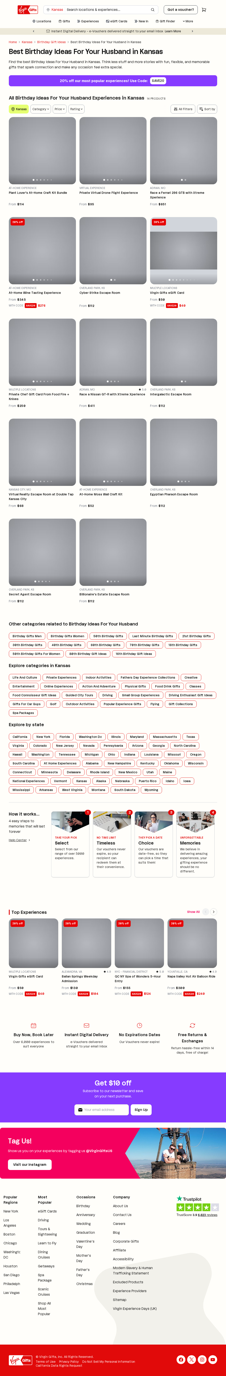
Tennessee (67, 754)
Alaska (101, 781)
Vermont (60, 781)
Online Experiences (58, 686)
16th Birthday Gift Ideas (134, 654)
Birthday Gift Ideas (51, 42)
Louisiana (151, 754)
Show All (193, 911)
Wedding (83, 1224)
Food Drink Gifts (167, 686)
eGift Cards (47, 1211)
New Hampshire (119, 763)
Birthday (83, 1206)
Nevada (88, 746)
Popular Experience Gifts (122, 704)
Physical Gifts (135, 686)
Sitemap (119, 1300)
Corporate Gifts (126, 1241)
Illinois (116, 737)
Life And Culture (25, 677)
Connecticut (22, 772)
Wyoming (151, 790)
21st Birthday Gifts (196, 636)
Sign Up (141, 1110)
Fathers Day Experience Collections (148, 677)
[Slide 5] (47, 179)
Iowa (186, 781)
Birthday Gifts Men (27, 636)
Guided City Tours (79, 695)
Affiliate (119, 1250)
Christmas (84, 1284)
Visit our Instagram (29, 1164)
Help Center (18, 840)
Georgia (159, 746)
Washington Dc (90, 737)
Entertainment (24, 686)
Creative (191, 677)
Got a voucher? (181, 10)
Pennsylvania (113, 746)
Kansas (27, 42)
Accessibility (123, 1259)
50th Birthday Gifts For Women (36, 654)
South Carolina (24, 763)
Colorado (40, 746)
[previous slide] (14, 150)
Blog (116, 1232)
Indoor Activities (98, 677)
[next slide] (70, 150)
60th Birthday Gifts (106, 645)
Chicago (10, 1243)
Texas (190, 737)
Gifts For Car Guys (27, 704)
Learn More (172, 31)
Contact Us (122, 1215)
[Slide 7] (190, 279)
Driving (107, 695)
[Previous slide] (33, 31)
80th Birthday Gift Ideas (88, 654)
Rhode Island (99, 772)
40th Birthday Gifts (66, 645)
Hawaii (17, 754)
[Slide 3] (40, 180)
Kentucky (147, 763)
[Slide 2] (37, 180)
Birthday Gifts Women (67, 636)
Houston (10, 1266)
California (20, 737)
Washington (40, 754)
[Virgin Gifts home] (28, 9)
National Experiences (29, 781)
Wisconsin (195, 763)
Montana (98, 790)
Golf (53, 704)
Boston (9, 1234)
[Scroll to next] (213, 911)
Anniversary (85, 1215)
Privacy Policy (69, 1362)
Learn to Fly (47, 1243)
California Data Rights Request (59, 1366)
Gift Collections (181, 704)
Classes (195, 686)
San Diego (12, 1275)
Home (13, 42)
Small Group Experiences (141, 695)
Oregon (195, 754)
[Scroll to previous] (205, 911)
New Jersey (65, 746)
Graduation (85, 1232)
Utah (150, 772)
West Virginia (72, 790)
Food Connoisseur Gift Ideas (34, 695)
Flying (155, 704)
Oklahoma (171, 763)
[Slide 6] (51, 179)
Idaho (170, 781)
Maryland (137, 737)
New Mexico (128, 772)
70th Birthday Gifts (144, 645)
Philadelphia (13, 1284)
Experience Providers (130, 1291)
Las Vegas (12, 1293)
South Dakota (124, 790)
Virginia (18, 746)
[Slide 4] (44, 180)
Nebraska (122, 781)
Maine (167, 772)
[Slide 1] (33, 180)
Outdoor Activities (80, 704)
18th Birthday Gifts (183, 645)
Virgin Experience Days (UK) (135, 1309)
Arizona (137, 746)
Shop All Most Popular (44, 1308)
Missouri (174, 754)
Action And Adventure (99, 686)
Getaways (46, 1266)
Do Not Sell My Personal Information (108, 1361)
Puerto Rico (147, 781)
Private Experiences (61, 677)
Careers (119, 1224)
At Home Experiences (60, 763)
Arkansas (46, 790)
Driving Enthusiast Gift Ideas (191, 695)
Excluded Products (128, 1282)
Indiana (129, 754)
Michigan (92, 754)
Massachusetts (165, 737)
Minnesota (49, 772)
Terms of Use (46, 1362)
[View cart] (204, 9)
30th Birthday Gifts (27, 645)
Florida (65, 737)
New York (43, 737)
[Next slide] (192, 31)
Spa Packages (23, 713)
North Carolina (185, 746)
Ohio (111, 754)
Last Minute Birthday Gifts (152, 636)
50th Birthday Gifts (108, 636)
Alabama (92, 763)
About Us (120, 1206)
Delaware (74, 772)
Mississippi (21, 790)
